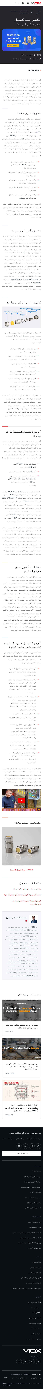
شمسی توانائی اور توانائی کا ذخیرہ (27, 1232)
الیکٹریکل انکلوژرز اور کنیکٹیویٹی (19, 12)
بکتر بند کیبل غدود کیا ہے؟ (27, 888)
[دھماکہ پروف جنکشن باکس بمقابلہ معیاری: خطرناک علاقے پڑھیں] (21, 1010)
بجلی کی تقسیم (35, 1192)
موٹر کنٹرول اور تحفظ (32, 1182)
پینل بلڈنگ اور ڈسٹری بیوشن (30, 1243)
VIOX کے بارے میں (34, 1302)
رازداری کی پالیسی (35, 1378)
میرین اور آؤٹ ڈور (34, 1248)
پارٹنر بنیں (36, 1333)
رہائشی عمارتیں (34, 1222)
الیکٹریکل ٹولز (34, 1272)
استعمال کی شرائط (21, 1378)
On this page (33, 70)
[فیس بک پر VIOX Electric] (38, 1361)
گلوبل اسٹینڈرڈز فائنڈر (31, 1278)
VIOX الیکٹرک (36, 1374)
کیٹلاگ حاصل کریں (21, 1154)
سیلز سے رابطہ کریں (33, 1339)
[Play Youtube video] (21, 800)
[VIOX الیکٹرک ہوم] (36, 3)
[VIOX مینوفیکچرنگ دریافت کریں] (25, 1146)
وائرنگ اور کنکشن (34, 1202)
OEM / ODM (37, 1313)
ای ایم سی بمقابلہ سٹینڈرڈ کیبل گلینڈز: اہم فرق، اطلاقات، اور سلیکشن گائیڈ (22, 1066)
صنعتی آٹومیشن (35, 1227)
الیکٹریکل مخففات (33, 1283)
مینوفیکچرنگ (36, 1307)
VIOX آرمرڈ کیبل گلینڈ (21, 869)
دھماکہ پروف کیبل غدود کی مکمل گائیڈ (22, 894)
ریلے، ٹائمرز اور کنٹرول (31, 1187)
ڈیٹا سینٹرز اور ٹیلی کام (31, 1237)
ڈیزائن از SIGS (9, 1378)
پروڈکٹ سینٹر (8, 1139)
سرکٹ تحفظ (37, 1171)
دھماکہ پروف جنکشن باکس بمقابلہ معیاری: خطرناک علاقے (21, 1026)
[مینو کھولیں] (17, 3)
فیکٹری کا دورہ (35, 1323)
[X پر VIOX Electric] (19, 1361)
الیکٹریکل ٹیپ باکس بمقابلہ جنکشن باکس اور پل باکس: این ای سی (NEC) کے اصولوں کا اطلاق (21, 1108)
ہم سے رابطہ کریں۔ (34, 1139)
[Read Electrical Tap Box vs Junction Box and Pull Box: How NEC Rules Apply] (21, 1090)
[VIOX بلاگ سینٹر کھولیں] (32, 1146)
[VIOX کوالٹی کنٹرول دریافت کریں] (19, 1146)
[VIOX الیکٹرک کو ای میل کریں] (38, 1146)
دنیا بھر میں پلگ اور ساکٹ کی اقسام (27, 1288)
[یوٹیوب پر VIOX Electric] (25, 1361)
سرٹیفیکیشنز (36, 1328)
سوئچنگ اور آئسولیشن (32, 1176)
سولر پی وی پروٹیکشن (33, 1197)
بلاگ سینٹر (38, 12)
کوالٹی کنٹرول (35, 1318)
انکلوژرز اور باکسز (33, 1208)
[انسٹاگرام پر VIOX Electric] (32, 1361)
